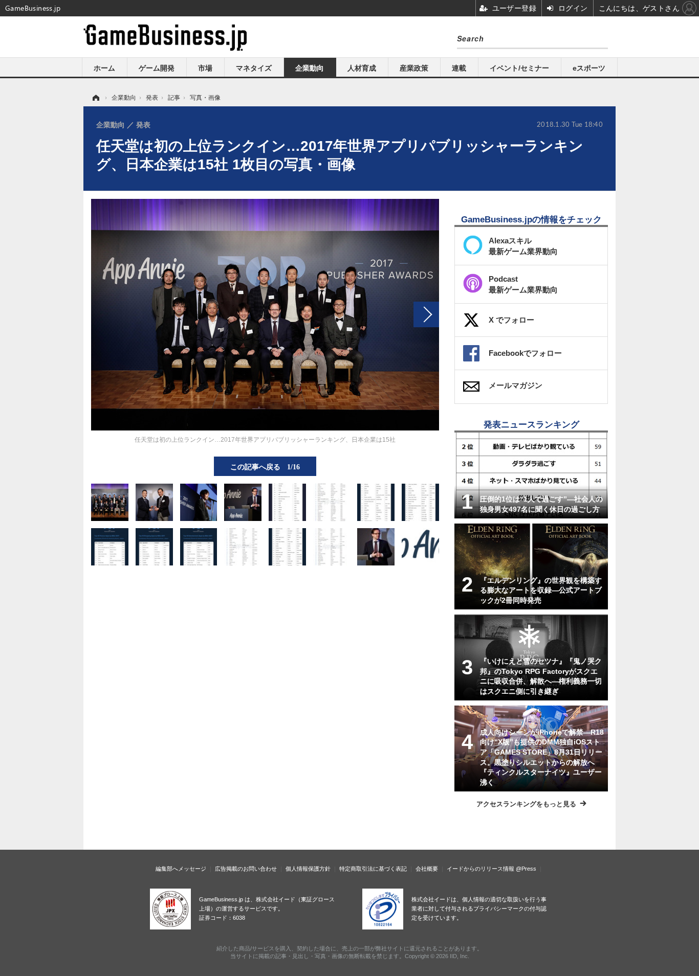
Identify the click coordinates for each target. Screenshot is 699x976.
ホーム (104, 68)
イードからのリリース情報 (480, 869)
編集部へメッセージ (181, 869)
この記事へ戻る (265, 466)
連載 (459, 68)
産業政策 (414, 68)
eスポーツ (589, 68)
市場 (205, 68)
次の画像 (426, 314)
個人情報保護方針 (308, 869)
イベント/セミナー (519, 68)
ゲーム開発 (156, 68)
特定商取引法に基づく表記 (373, 869)
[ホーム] (95, 97)
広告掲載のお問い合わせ (246, 869)
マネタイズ (254, 68)
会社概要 (427, 869)
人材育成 (361, 68)
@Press (526, 869)
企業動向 (309, 68)
